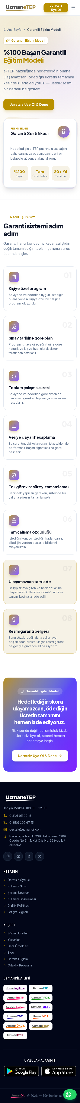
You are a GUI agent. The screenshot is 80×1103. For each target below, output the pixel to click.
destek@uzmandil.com (25, 829)
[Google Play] (21, 1071)
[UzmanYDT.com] (15, 1017)
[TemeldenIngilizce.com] (15, 1007)
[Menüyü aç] (73, 7)
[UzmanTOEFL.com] (40, 1007)
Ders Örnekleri (18, 946)
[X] (39, 856)
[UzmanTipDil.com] (40, 998)
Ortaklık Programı (20, 965)
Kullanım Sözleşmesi (22, 899)
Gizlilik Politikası (18, 905)
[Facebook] (29, 856)
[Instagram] (7, 856)
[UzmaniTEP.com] (15, 1035)
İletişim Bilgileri (18, 912)
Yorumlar (14, 939)
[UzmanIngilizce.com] (15, 988)
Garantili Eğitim (18, 959)
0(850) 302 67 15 (21, 822)
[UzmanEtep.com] (40, 1026)
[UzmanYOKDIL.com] (15, 1026)
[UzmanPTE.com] (40, 988)
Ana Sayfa (14, 29)
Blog (11, 952)
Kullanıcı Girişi (17, 886)
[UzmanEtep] (20, 8)
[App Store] (58, 1071)
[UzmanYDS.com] (40, 1017)
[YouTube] (18, 856)
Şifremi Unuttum (18, 892)
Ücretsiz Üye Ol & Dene (28, 104)
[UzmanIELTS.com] (15, 998)
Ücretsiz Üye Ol (55, 8)
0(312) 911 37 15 (20, 816)
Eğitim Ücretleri (18, 933)
